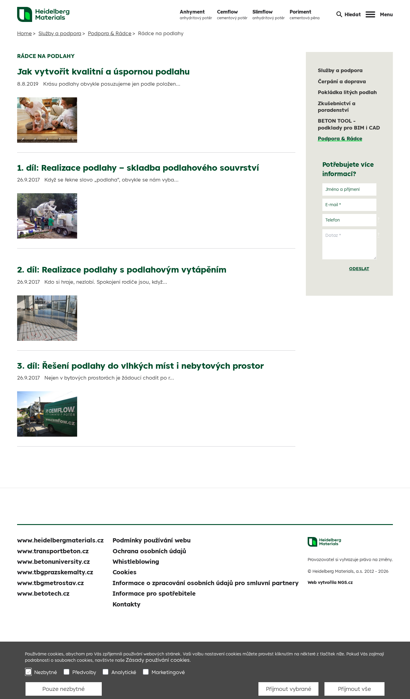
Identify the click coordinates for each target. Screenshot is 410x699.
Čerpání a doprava (342, 81)
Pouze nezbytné (63, 688)
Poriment (305, 14)
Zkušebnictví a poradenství (336, 106)
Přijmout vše (354, 688)
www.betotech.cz (43, 593)
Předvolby (84, 672)
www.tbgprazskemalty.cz (55, 572)
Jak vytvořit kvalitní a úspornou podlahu (103, 71)
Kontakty (126, 604)
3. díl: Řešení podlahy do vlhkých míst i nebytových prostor (140, 365)
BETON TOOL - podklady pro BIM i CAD (349, 124)
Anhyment (196, 14)
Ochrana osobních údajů (149, 551)
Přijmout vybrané (288, 688)
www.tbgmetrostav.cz (50, 583)
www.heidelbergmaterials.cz (60, 540)
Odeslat (359, 268)
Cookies (125, 572)
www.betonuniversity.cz (53, 561)
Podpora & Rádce (109, 33)
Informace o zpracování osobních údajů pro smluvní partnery (206, 583)
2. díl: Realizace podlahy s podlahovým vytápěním (121, 269)
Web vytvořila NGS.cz (330, 582)
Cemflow (232, 14)
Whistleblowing (136, 561)
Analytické (123, 672)
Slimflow (268, 14)
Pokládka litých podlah (347, 92)
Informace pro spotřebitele (154, 593)
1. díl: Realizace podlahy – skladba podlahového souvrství (138, 167)
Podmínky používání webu (152, 540)
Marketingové (168, 672)
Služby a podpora (59, 33)
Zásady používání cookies (158, 660)
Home (24, 33)
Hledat (353, 14)
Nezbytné (45, 672)
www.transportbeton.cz (53, 551)
